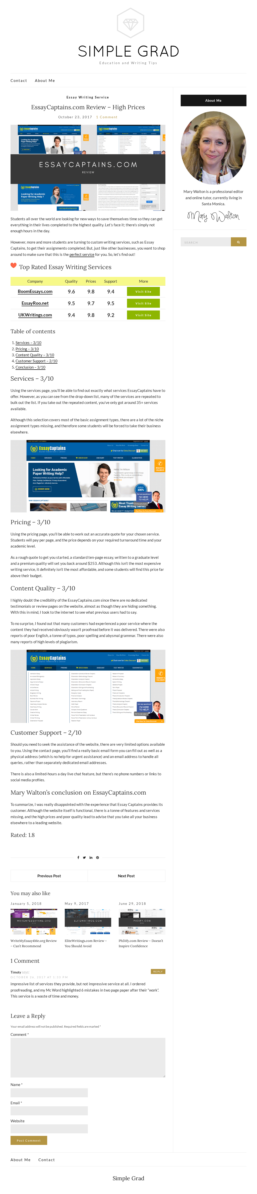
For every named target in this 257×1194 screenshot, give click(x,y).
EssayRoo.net (35, 303)
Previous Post (49, 876)
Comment (20, 1034)
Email (16, 1103)
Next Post (126, 876)
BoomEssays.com (35, 291)
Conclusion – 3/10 (30, 367)
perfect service (82, 254)
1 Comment (107, 117)
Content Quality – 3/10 (35, 355)
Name (17, 1084)
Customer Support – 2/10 (36, 361)
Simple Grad (128, 1178)
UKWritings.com (35, 314)
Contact (19, 80)
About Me (45, 80)
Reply (158, 971)
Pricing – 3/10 (27, 349)
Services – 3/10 (28, 342)
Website (18, 1121)
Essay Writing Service (88, 97)
